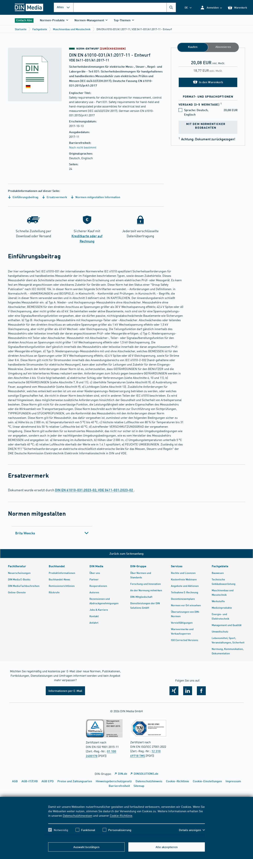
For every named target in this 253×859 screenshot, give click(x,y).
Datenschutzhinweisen (77, 815)
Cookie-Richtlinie (121, 815)
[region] (126, 821)
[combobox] (125, 7)
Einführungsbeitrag (25, 197)
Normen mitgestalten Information (97, 197)
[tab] (52, 533)
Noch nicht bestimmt (82, 147)
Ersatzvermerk (56, 197)
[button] (211, 7)
